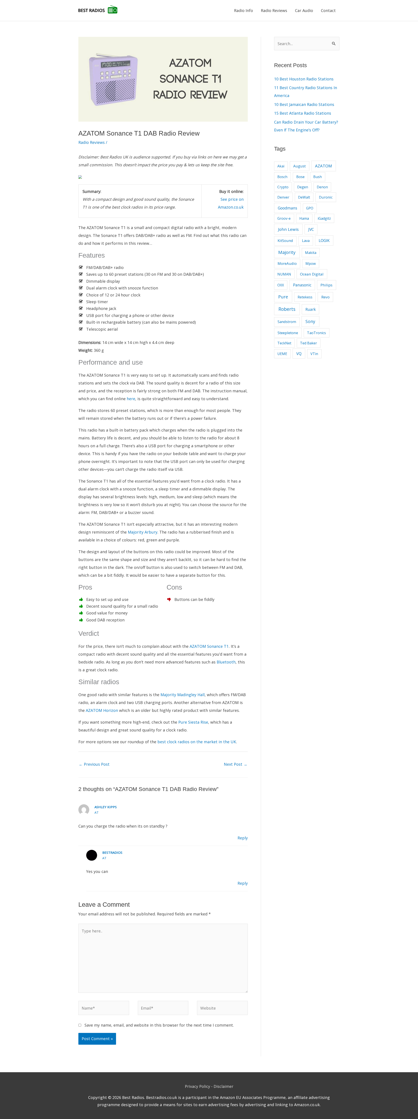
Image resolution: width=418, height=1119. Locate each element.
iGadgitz (324, 218)
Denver (283, 197)
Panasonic (302, 284)
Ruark (310, 309)
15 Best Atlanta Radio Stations (302, 113)
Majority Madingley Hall (182, 694)
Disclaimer (223, 1086)
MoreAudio (287, 263)
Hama (304, 218)
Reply (243, 837)
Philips (326, 284)
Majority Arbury (142, 532)
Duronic (326, 197)
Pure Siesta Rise (193, 722)
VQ (299, 353)
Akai (280, 166)
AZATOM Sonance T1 (209, 646)
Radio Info (243, 10)
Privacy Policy (197, 1086)
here (131, 398)
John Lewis (288, 229)
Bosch (282, 176)
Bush (317, 176)
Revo (325, 296)
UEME (282, 353)
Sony (310, 321)
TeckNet (284, 343)
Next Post (235, 764)
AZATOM (323, 165)
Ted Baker (308, 343)
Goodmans (287, 208)
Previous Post (94, 764)
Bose (300, 176)
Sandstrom (287, 321)
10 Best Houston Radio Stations (304, 79)
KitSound (285, 240)
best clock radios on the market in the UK (196, 741)
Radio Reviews (274, 10)
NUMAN (284, 274)
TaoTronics (316, 332)
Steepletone (288, 332)
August (299, 165)
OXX (280, 285)
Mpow (310, 263)
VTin (314, 353)
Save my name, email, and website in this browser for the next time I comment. (159, 1025)
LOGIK (324, 240)
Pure (283, 297)
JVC (311, 229)
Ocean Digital (312, 274)
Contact (328, 10)
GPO (309, 208)
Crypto (282, 187)
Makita (310, 252)
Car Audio (304, 10)
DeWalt (304, 197)
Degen (302, 187)
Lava (306, 240)
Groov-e (284, 218)
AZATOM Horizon (102, 710)
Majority (286, 252)
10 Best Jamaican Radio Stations (304, 104)
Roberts (286, 309)
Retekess (305, 297)
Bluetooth (226, 662)
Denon (322, 187)
